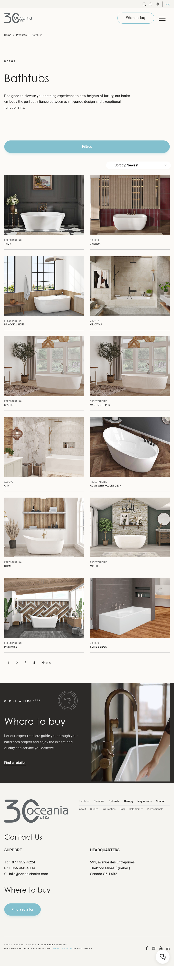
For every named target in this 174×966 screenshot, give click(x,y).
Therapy (128, 801)
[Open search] (144, 4)
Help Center (136, 809)
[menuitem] (168, 4)
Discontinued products (52, 945)
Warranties (109, 809)
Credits (19, 945)
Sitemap (31, 945)
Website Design (63, 948)
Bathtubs (84, 801)
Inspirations (145, 801)
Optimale (114, 801)
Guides (94, 809)
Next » (46, 662)
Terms (8, 945)
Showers (99, 801)
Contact (161, 801)
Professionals (155, 809)
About (82, 809)
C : (26, 874)
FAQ (122, 809)
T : (19, 862)
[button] (162, 18)
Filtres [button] (87, 146)
